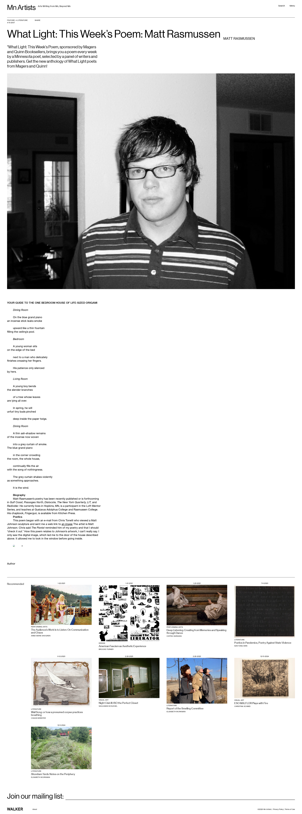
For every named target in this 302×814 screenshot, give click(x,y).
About (34, 809)
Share (37, 20)
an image (67, 524)
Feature (11, 20)
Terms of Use (290, 809)
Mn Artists (21, 7)
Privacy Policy (278, 809)
